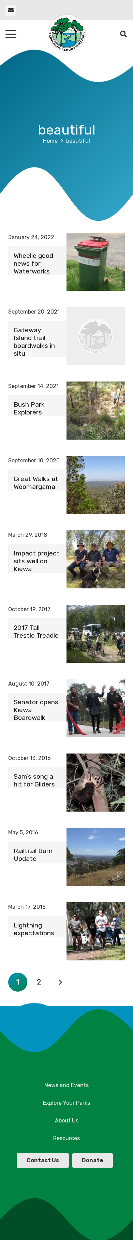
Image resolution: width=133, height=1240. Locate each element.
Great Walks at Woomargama (36, 483)
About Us (66, 1120)
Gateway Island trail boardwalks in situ (34, 341)
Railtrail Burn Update (33, 855)
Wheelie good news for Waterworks (33, 263)
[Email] (10, 10)
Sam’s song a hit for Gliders (34, 780)
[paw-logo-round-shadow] (66, 34)
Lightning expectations (34, 929)
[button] (11, 34)
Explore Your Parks (66, 1103)
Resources (66, 1138)
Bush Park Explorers (29, 408)
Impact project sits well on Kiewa (37, 561)
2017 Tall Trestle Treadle (36, 631)
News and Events (66, 1085)
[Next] (60, 982)
